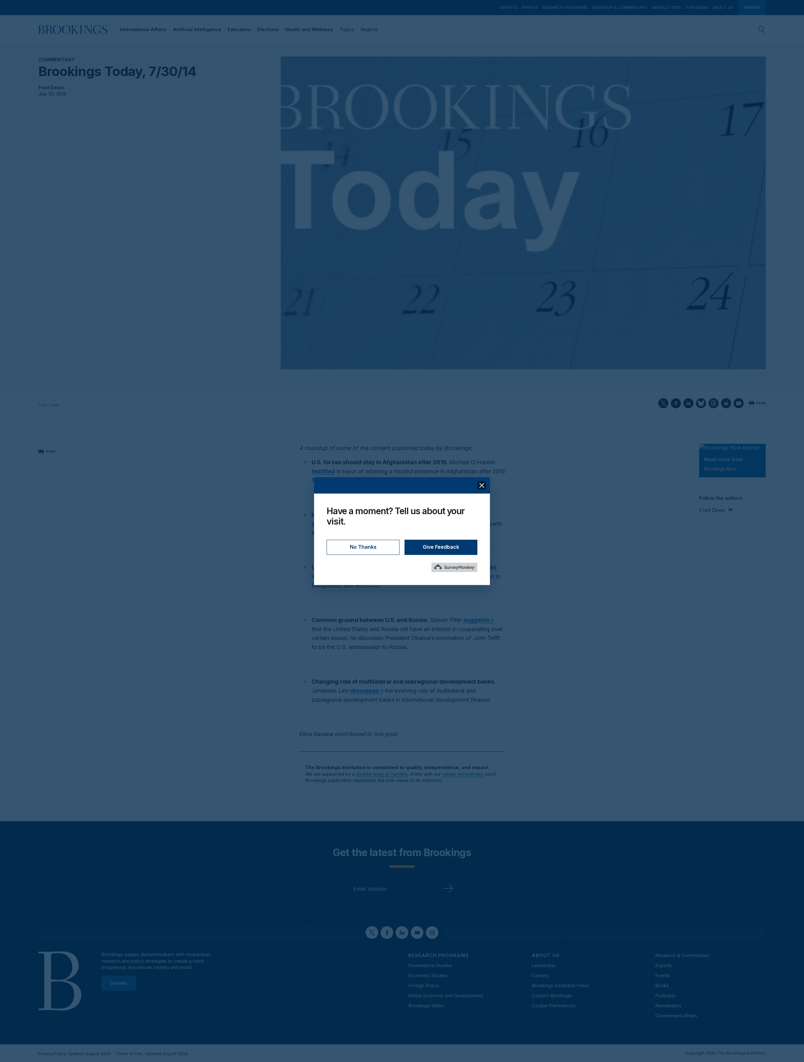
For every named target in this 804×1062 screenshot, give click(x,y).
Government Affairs (676, 1016)
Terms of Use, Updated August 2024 (152, 1053)
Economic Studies (427, 975)
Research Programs (565, 7)
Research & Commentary (619, 7)
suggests (476, 620)
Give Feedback (441, 547)
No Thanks (363, 547)
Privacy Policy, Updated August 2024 (74, 1053)
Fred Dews (51, 88)
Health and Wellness (309, 29)
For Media (697, 7)
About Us (723, 7)
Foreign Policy (423, 985)
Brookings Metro (426, 1006)
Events (530, 7)
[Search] (762, 29)
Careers (540, 975)
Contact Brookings (552, 996)
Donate (752, 7)
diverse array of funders (382, 774)
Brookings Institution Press (560, 985)
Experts (508, 7)
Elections (268, 29)
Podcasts (665, 996)
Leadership (544, 965)
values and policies (462, 774)
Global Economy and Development (445, 996)
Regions (369, 29)
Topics (347, 29)
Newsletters (666, 7)
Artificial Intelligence (197, 29)
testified (323, 471)
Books (662, 985)
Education (239, 29)
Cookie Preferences (554, 1006)
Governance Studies (430, 965)
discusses (364, 690)
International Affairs (143, 29)
